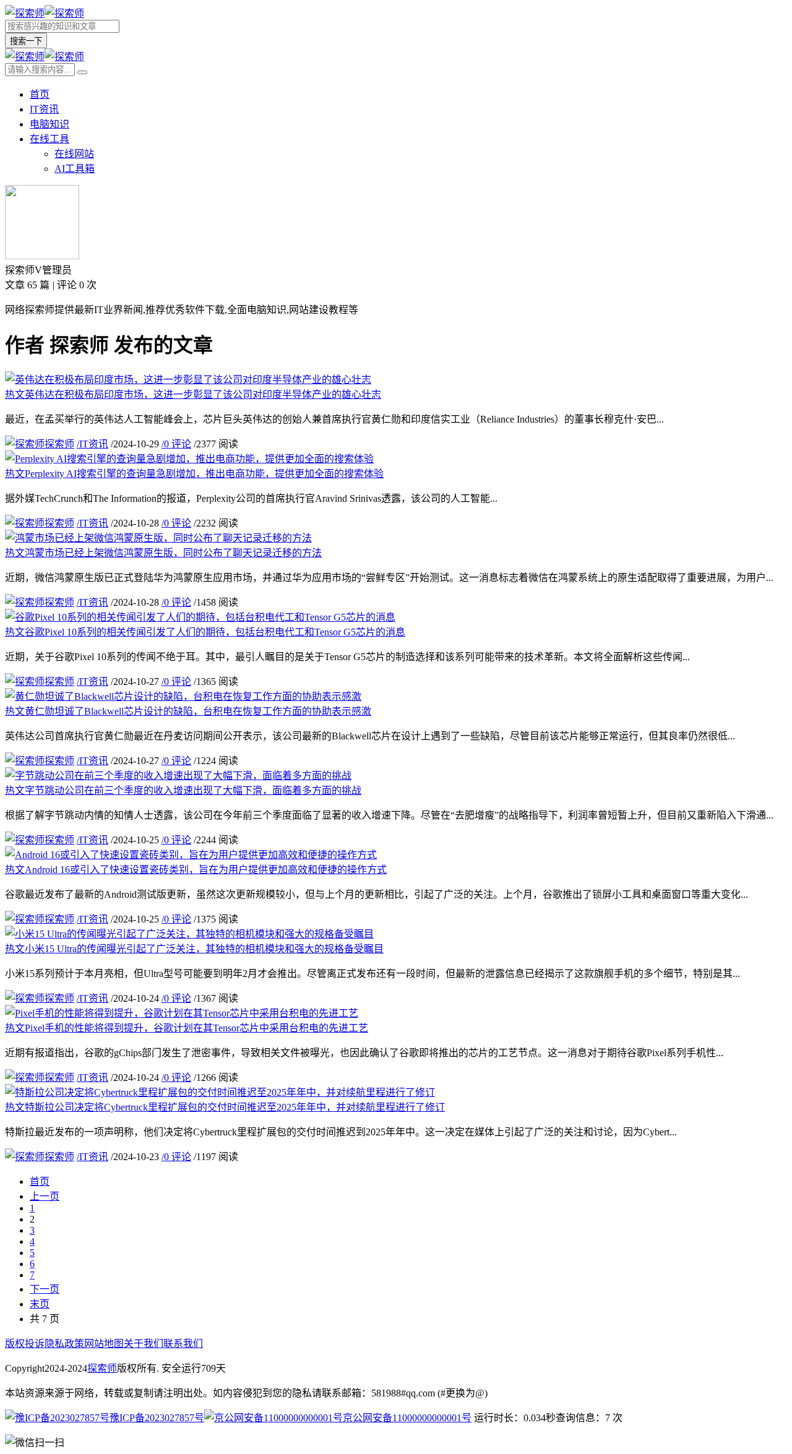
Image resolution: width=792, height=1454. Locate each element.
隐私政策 (64, 1343)
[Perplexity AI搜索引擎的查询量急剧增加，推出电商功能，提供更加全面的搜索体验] (189, 459)
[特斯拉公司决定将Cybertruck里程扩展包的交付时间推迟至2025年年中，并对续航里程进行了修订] (220, 1092)
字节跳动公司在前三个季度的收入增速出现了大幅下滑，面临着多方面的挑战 (183, 790)
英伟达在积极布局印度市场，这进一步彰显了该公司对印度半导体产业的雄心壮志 (193, 394)
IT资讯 (44, 109)
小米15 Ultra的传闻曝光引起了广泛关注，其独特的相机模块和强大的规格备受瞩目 (194, 949)
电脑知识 (49, 124)
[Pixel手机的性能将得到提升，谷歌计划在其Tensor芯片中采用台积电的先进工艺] (181, 1013)
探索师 (59, 444)
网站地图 (104, 1343)
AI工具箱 (74, 168)
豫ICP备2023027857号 (157, 1418)
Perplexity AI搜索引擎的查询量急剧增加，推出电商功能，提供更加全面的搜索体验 (194, 473)
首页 (40, 94)
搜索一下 (26, 41)
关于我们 (143, 1343)
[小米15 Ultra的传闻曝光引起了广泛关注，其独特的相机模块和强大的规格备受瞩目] (189, 934)
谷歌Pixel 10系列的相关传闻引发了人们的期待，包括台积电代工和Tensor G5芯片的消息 (205, 632)
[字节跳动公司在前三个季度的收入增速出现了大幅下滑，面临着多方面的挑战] (178, 775)
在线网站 (74, 153)
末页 (40, 1304)
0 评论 (176, 444)
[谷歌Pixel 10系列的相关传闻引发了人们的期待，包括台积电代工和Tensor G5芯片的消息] (200, 617)
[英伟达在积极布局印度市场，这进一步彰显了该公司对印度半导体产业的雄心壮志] (188, 379)
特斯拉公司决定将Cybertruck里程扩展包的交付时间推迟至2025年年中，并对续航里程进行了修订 (225, 1107)
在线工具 (49, 139)
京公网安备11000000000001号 (407, 1418)
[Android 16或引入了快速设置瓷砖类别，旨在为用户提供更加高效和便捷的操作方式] (191, 855)
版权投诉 (25, 1343)
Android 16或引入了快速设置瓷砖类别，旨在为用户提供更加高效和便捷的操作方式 (196, 869)
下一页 (44, 1289)
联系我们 (183, 1343)
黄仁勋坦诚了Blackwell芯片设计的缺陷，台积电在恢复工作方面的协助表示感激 (188, 711)
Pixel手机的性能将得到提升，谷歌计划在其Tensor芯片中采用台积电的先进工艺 (186, 1028)
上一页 (44, 1196)
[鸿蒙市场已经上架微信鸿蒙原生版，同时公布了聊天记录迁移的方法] (158, 538)
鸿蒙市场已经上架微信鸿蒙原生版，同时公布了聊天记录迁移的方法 (163, 553)
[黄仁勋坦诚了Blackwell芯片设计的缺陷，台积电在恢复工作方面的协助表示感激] (183, 696)
